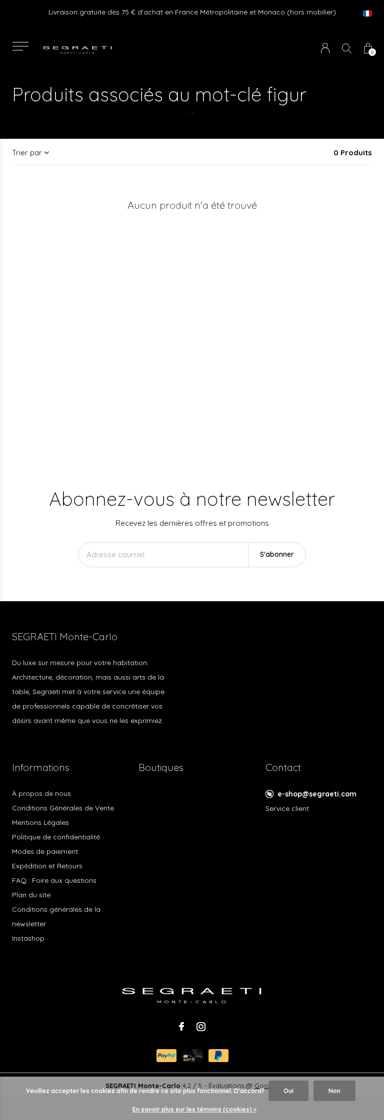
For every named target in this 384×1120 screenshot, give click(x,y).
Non (334, 1091)
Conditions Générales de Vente (63, 807)
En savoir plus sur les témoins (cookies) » (194, 1109)
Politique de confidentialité (56, 836)
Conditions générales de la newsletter (56, 916)
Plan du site (31, 894)
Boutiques (161, 767)
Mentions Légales (40, 822)
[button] (20, 46)
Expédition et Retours (47, 865)
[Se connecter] (325, 48)
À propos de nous (41, 793)
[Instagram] (201, 1026)
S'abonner (277, 554)
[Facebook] (181, 1026)
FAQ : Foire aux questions (54, 880)
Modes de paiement (45, 851)
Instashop (28, 938)
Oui (289, 1091)
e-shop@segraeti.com (317, 793)
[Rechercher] (347, 48)
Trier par (27, 152)
